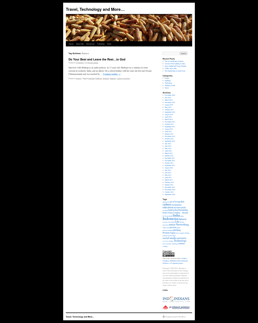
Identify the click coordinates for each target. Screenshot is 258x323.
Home (71, 44)
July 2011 (168, 170)
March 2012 (169, 153)
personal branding (168, 230)
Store (109, 44)
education (168, 207)
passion (173, 227)
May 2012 (168, 148)
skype (174, 235)
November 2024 (170, 95)
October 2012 (169, 139)
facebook (165, 210)
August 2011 (169, 168)
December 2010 (170, 187)
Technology (168, 83)
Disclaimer (90, 44)
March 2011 (169, 180)
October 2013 (169, 124)
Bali (182, 201)
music (172, 224)
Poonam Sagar (92, 63)
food (177, 209)
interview (91, 78)
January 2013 (169, 134)
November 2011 (170, 160)
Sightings (168, 80)
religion (165, 235)
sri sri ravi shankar (168, 241)
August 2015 (169, 105)
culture (167, 204)
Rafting (187, 233)
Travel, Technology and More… (95, 9)
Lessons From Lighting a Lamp (175, 63)
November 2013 (170, 122)
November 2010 (170, 189)
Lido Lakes (171, 222)
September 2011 (170, 165)
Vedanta (113, 78)
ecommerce (177, 204)
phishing (177, 230)
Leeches (165, 222)
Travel (167, 88)
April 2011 (168, 177)
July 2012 (168, 143)
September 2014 (170, 112)
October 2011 (169, 163)
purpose (182, 233)
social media (169, 238)
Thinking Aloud (170, 85)
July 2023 (168, 97)
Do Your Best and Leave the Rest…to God (97, 59)
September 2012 (170, 141)
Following (100, 44)
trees (164, 244)
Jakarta (182, 219)
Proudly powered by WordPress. (175, 317)
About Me (80, 44)
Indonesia (170, 218)
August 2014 (169, 114)
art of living (175, 201)
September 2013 (170, 126)
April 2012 (168, 151)
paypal (178, 228)
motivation (166, 225)
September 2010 (170, 194)
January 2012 (169, 156)
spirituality (182, 238)
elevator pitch (180, 207)
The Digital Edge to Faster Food (175, 71)
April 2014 (168, 117)
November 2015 (170, 102)
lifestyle (182, 222)
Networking (182, 224)
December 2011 (170, 158)
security (169, 235)
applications (166, 202)
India (176, 215)
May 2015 (168, 107)
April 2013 (168, 131)
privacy (177, 233)
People (78, 78)
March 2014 (169, 119)
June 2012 (168, 146)
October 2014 (169, 109)
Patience (98, 78)
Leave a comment (123, 78)
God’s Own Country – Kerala (175, 212)
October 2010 (169, 192)
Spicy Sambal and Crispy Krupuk (175, 66)
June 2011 (168, 172)
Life (177, 221)
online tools (166, 228)
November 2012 (170, 136)
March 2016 (169, 100)
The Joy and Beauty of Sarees (174, 61)
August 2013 (169, 129)
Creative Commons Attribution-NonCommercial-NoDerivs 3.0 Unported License (175, 260)
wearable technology (172, 244)
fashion (171, 209)
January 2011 (169, 185)
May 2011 (168, 175)
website (181, 243)
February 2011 (169, 182)
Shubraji (106, 78)
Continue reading (111, 74)
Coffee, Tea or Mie (171, 68)
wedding (165, 246)
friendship (183, 209)
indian (182, 216)
